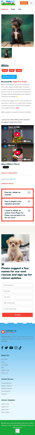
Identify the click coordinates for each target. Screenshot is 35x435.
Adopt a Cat (4, 407)
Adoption (4, 9)
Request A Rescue (6, 386)
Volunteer (4, 394)
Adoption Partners (6, 388)
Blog (2, 367)
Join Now (18, 315)
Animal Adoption (8, 400)
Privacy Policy (7, 425)
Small (5, 70)
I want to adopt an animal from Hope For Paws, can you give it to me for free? (15, 214)
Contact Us (4, 373)
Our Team (4, 359)
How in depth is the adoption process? (13, 202)
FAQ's (3, 362)
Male (11, 70)
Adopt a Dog (5, 404)
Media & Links (5, 370)
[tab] (6, 53)
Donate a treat (10, 77)
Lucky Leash (4, 365)
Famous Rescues (6, 383)
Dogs (13, 9)
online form (12, 179)
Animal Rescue (7, 379)
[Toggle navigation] (31, 3)
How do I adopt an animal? (12, 193)
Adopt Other (5, 409)
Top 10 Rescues (5, 391)
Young (19, 70)
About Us (5, 355)
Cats (19, 9)
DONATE (24, 3)
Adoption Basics (7, 183)
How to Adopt (5, 412)
